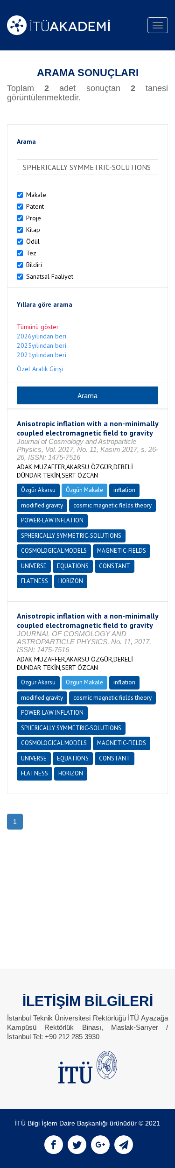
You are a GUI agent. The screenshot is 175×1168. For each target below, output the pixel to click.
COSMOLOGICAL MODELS (54, 551)
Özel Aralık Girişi (40, 369)
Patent (35, 206)
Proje (33, 218)
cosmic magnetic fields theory (112, 505)
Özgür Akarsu (38, 490)
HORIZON (70, 581)
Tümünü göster (38, 327)
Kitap (33, 229)
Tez (31, 253)
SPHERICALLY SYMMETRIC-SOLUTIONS (71, 536)
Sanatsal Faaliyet (49, 276)
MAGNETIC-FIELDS (121, 551)
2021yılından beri (41, 355)
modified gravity (42, 505)
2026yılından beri (41, 336)
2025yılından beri (41, 345)
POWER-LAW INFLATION (52, 520)
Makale (36, 194)
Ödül (33, 241)
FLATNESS (34, 581)
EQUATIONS (73, 566)
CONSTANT (114, 566)
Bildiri (34, 264)
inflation (124, 490)
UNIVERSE (34, 566)
